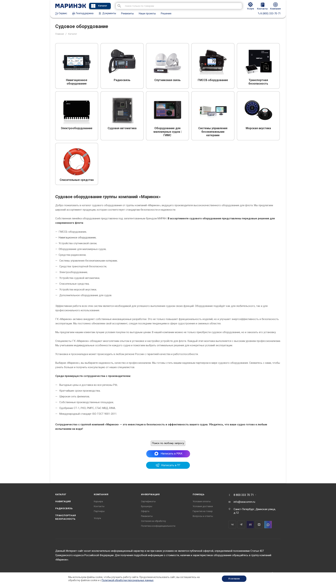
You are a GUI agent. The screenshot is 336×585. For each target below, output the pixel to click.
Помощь (198, 494)
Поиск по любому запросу (168, 443)
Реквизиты (127, 13)
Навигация (63, 501)
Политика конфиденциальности (158, 526)
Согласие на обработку (153, 521)
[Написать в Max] (168, 453)
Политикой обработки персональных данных (127, 580)
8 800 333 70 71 (244, 495)
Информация (150, 494)
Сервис (62, 13)
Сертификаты (148, 501)
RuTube (250, 524)
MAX (268, 524)
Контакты (99, 506)
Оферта (145, 511)
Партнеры (99, 511)
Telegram (241, 524)
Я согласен (234, 578)
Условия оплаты (202, 501)
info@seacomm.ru (244, 501)
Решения (166, 13)
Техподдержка (84, 13)
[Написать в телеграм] (168, 467)
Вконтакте (232, 524)
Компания (101, 494)
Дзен (259, 524)
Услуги (97, 518)
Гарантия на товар (203, 511)
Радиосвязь (64, 508)
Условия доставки (203, 506)
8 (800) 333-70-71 (270, 13)
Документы (109, 13)
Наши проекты (147, 13)
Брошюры (146, 506)
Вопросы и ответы (203, 516)
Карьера (98, 501)
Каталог (102, 5)
